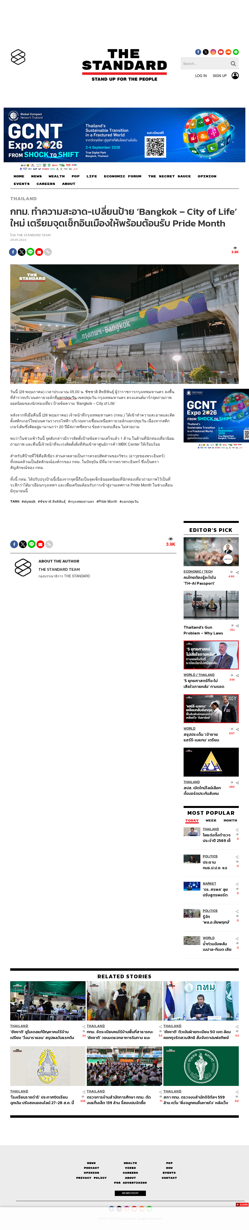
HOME (19, 176)
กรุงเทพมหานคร (82, 501)
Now (169, 1168)
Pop (169, 1163)
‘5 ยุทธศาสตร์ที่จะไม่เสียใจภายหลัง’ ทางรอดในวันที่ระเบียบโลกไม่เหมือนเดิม (204, 683)
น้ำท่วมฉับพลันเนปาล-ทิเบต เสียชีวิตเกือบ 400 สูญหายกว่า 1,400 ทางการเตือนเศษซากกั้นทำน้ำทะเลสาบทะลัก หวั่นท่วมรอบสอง (218, 946)
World (190, 675)
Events (169, 1172)
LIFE (91, 176)
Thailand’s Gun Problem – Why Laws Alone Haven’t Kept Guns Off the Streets (203, 629)
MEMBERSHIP (130, 1193)
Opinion (91, 1172)
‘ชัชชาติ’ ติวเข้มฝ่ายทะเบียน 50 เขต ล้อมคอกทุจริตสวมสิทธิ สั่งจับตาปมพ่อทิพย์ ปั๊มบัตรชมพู (197, 1034)
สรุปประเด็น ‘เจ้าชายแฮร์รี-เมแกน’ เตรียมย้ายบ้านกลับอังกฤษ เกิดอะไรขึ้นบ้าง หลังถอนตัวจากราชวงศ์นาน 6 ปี (204, 737)
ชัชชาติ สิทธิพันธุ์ (53, 501)
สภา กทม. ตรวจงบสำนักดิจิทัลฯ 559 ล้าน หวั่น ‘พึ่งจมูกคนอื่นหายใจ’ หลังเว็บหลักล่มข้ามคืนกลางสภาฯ (195, 1099)
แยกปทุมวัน (67, 397)
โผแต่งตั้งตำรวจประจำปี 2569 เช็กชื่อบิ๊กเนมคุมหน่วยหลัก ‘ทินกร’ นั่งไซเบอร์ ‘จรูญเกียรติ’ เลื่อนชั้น (217, 837)
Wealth (130, 1163)
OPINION (207, 176)
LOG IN (201, 75)
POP (75, 176)
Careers (130, 1172)
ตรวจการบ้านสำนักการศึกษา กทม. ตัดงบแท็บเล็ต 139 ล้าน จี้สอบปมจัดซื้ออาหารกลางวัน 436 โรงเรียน (119, 1099)
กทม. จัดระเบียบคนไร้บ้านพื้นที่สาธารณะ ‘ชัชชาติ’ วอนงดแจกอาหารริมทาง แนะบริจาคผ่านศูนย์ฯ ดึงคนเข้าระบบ (120, 1034)
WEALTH (57, 176)
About (130, 1178)
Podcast (91, 1168)
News (91, 1163)
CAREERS (45, 184)
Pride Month (107, 501)
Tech (208, 571)
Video (130, 1168)
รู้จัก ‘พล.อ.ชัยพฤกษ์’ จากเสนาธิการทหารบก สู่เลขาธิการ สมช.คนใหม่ (216, 919)
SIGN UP (220, 75)
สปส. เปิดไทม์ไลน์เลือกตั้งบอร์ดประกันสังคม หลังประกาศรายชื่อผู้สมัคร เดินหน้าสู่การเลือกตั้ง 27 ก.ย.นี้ (202, 790)
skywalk (30, 501)
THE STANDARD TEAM (34, 235)
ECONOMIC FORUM (122, 176)
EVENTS (22, 184)
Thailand (23, 198)
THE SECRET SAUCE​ (169, 176)
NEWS (36, 176)
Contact (169, 1178)
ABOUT (68, 184)
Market (209, 883)
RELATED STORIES (125, 976)
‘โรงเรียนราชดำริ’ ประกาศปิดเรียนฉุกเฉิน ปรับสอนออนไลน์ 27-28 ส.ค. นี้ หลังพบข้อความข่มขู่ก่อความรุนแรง (42, 1099)
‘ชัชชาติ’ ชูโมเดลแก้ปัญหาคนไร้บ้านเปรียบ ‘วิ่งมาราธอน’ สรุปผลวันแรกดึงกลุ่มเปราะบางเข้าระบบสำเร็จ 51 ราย (42, 1034)
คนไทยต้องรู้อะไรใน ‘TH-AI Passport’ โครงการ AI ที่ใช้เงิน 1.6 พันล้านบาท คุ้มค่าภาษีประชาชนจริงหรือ (203, 580)
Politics (210, 856)
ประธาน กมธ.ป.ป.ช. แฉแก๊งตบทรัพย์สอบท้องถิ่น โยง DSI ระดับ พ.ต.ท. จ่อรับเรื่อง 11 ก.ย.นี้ (218, 864)
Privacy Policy (91, 1178)
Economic (192, 571)
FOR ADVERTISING (130, 1182)
